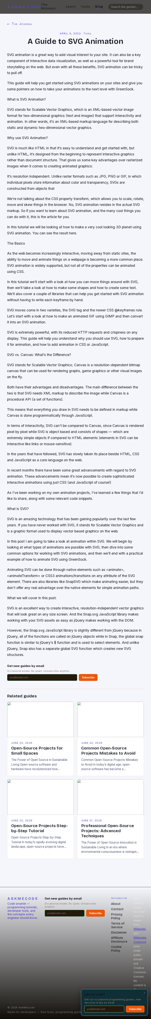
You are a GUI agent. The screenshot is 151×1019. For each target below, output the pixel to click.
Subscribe (88, 677)
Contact (117, 909)
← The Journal (19, 24)
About (116, 904)
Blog (99, 6)
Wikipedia (140, 929)
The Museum (48, 6)
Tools (85, 6)
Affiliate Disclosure (119, 939)
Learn (71, 6)
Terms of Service (117, 925)
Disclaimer (119, 932)
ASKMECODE (24, 7)
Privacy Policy (116, 916)
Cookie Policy (116, 948)
